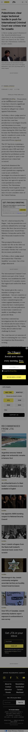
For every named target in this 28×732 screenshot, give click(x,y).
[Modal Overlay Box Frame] (14, 366)
